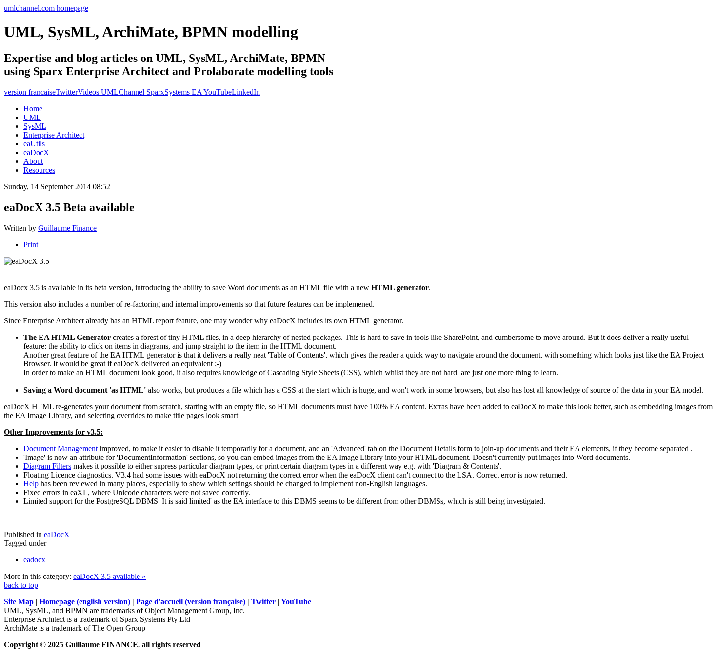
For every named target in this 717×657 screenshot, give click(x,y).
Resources (39, 170)
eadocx (34, 560)
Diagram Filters (47, 466)
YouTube (296, 601)
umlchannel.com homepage (46, 8)
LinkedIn (246, 92)
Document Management (60, 448)
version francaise (30, 92)
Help (31, 483)
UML (32, 117)
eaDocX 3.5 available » (109, 576)
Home (32, 108)
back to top (21, 585)
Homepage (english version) (85, 601)
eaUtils (34, 143)
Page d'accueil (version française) (190, 601)
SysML (34, 126)
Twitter (67, 92)
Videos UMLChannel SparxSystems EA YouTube (155, 92)
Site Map (19, 601)
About (33, 161)
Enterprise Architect (53, 135)
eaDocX (36, 152)
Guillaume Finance (67, 228)
